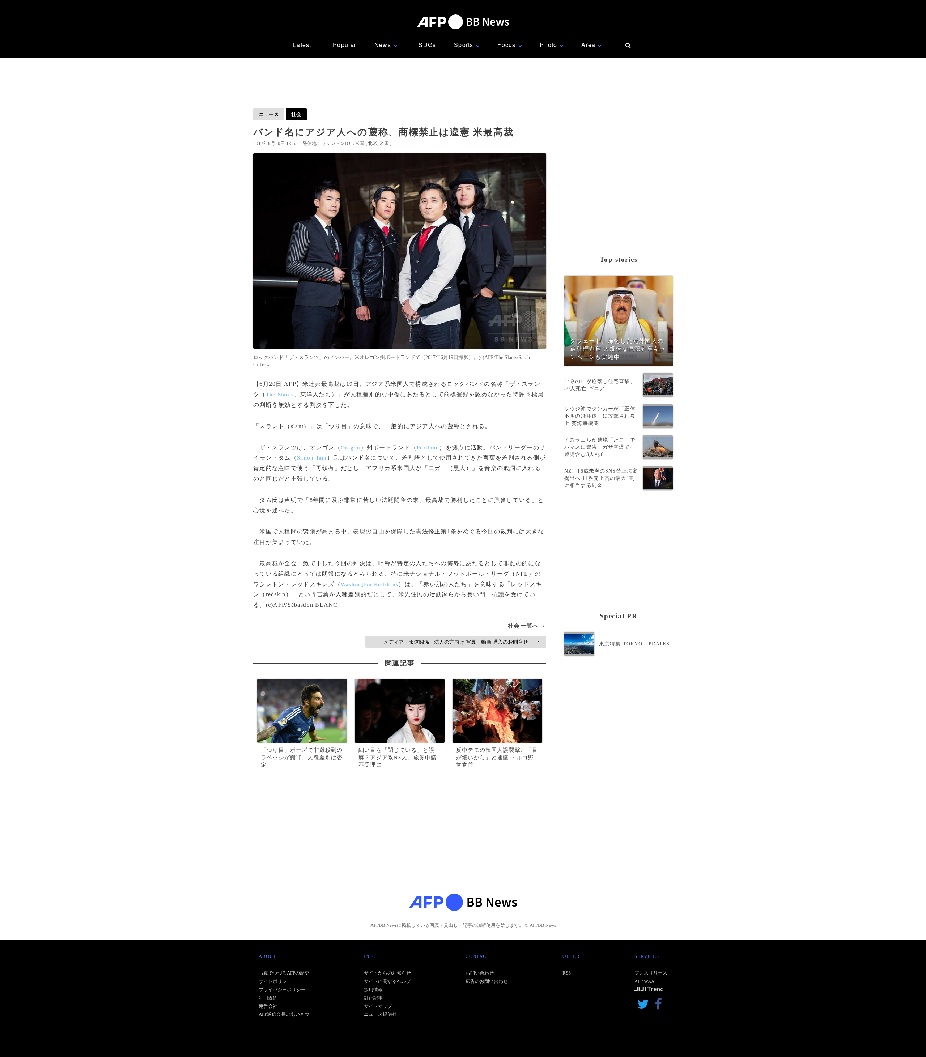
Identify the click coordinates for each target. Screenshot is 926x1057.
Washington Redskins (369, 584)
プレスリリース (650, 973)
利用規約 (268, 998)
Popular (344, 45)
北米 (372, 143)
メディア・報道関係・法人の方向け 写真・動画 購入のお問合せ (461, 642)
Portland (428, 448)
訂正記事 (373, 998)
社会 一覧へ (526, 626)
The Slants (280, 394)
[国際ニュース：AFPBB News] (463, 21)
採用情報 (373, 989)
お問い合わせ (480, 973)
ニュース (269, 114)
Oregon (351, 448)
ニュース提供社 (380, 1014)
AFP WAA (644, 981)
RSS (566, 973)
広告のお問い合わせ (487, 981)
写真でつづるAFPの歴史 (284, 973)
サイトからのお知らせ (387, 973)
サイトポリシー (275, 981)
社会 (296, 114)
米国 (384, 143)
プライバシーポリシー (282, 989)
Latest (302, 45)
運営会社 (268, 1006)
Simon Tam (312, 458)
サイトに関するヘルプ (387, 981)
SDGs (427, 45)
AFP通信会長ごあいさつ (284, 1014)
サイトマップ (378, 1006)
